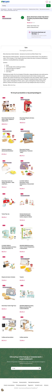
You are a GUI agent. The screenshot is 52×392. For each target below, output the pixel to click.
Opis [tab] (26, 47)
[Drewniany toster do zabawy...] (14, 165)
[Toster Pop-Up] (14, 198)
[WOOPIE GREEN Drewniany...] (32, 229)
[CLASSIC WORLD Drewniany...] (32, 165)
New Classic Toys (35, 25)
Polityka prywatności (21, 385)
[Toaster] (32, 261)
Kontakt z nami (38, 385)
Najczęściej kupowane (33, 382)
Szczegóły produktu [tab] (26, 50)
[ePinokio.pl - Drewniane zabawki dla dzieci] (5, 2)
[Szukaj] (48, 5)
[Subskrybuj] (39, 368)
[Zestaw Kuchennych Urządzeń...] (32, 198)
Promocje (15, 382)
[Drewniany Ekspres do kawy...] (32, 102)
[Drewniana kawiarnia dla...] (14, 102)
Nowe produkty (23, 382)
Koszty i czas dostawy (9, 385)
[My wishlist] (47, 2)
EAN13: (28, 27)
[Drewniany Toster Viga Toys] (14, 289)
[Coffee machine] (32, 321)
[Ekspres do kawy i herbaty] (14, 261)
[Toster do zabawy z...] (14, 133)
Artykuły (46, 385)
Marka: (28, 25)
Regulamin (30, 385)
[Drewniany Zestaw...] (32, 133)
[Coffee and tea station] (14, 321)
